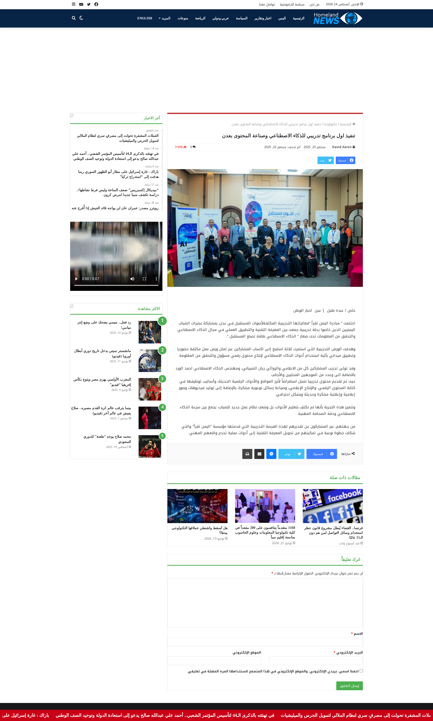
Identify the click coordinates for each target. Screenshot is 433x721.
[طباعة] (247, 454)
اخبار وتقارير (263, 18)
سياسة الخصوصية (292, 4)
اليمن (282, 18)
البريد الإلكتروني (348, 652)
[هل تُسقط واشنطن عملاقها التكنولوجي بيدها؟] (197, 506)
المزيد (166, 18)
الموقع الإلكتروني (247, 652)
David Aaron (342, 147)
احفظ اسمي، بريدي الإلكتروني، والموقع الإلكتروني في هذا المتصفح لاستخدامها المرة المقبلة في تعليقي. (273, 671)
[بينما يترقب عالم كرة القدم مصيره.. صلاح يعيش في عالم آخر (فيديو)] (149, 417)
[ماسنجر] (271, 454)
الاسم (357, 634)
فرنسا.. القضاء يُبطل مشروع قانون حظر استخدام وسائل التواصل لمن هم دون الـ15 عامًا (333, 532)
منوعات (183, 18)
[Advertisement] (216, 70)
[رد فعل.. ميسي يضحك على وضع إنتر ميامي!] (149, 332)
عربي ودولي (220, 18)
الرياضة (200, 18)
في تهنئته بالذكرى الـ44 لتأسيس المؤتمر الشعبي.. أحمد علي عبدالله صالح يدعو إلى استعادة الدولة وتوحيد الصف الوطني (189, 715)
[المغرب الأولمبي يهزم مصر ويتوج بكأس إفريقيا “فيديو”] (149, 389)
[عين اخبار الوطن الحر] (338, 18)
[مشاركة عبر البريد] (259, 454)
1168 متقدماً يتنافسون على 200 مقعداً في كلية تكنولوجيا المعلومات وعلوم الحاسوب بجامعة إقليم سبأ (265, 532)
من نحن (314, 4)
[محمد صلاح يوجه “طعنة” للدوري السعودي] (149, 446)
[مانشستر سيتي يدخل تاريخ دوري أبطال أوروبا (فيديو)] (149, 360)
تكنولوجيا (330, 124)
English (144, 18)
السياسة (242, 18)
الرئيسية (298, 18)
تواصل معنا (267, 4)
